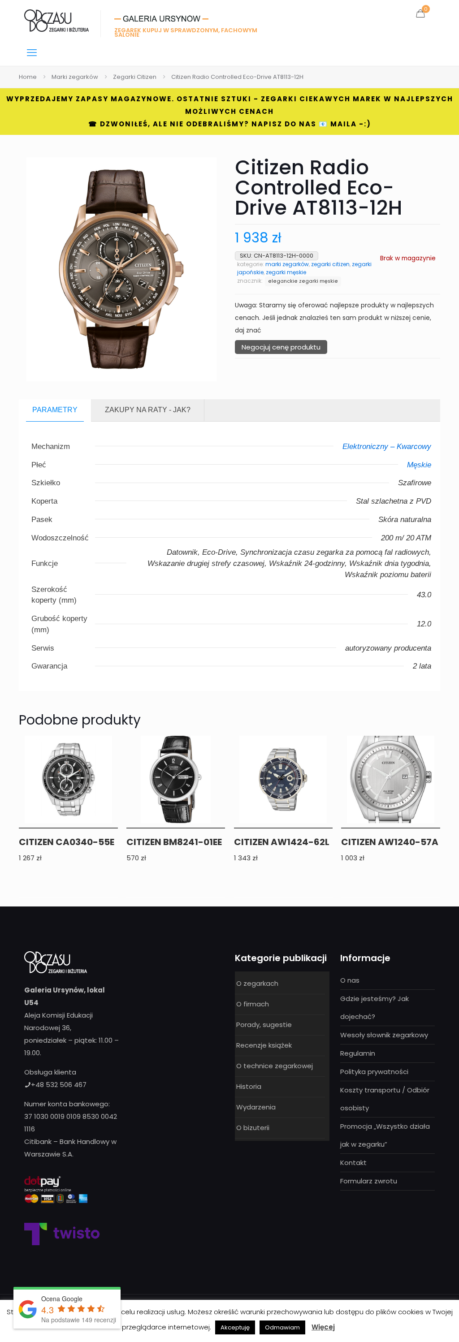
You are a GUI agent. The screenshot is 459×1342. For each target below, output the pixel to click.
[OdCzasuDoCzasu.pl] (56, 20)
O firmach (252, 1004)
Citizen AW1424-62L (281, 842)
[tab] (55, 410)
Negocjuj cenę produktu (281, 347)
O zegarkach (257, 983)
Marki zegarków (75, 77)
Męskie (419, 465)
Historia (248, 1086)
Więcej (323, 1327)
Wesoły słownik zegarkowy (384, 1035)
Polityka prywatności (374, 1071)
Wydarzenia (256, 1107)
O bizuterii (252, 1127)
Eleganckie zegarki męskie (303, 281)
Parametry (55, 410)
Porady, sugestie (264, 1024)
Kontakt (353, 1162)
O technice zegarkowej (274, 1065)
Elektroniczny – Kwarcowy (386, 446)
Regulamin (357, 1053)
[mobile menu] (31, 52)
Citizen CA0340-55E (66, 842)
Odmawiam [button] (282, 1327)
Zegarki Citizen (134, 77)
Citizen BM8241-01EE (174, 842)
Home (28, 77)
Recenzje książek (264, 1045)
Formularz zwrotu (368, 1181)
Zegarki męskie (286, 272)
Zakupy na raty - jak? (148, 410)
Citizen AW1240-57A (389, 842)
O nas (349, 980)
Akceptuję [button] (235, 1327)
